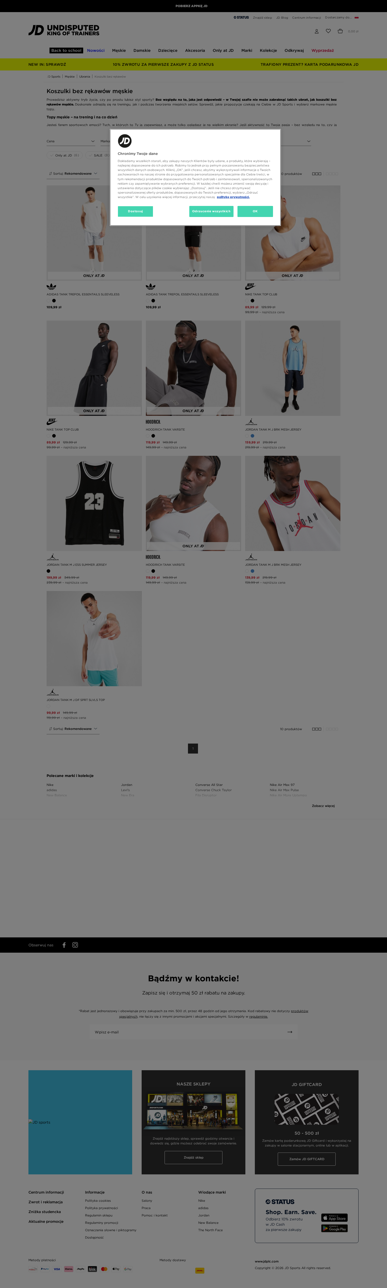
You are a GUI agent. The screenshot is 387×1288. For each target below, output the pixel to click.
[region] (195, 177)
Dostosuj (135, 211)
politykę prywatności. (233, 197)
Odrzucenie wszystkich (211, 211)
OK (255, 211)
